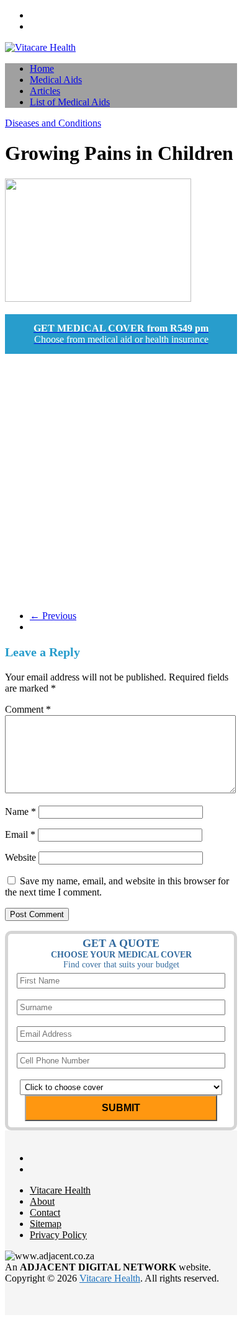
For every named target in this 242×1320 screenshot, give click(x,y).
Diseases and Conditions (53, 123)
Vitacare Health (60, 1190)
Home (42, 68)
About (42, 1201)
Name (20, 811)
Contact (45, 1212)
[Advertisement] (121, 480)
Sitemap (45, 1223)
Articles (45, 91)
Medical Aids (56, 79)
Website (20, 857)
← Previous (53, 615)
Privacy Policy (58, 1235)
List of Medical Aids (70, 102)
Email (20, 834)
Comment (28, 709)
